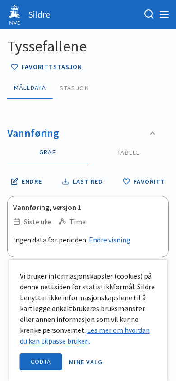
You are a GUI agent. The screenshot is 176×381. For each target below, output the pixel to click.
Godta (41, 362)
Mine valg (85, 362)
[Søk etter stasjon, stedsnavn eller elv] (149, 14)
